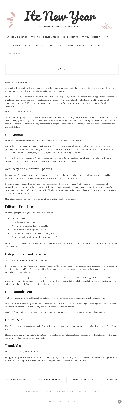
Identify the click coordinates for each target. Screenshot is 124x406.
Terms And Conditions (64, 392)
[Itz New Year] (62, 19)
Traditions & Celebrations (45, 37)
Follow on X (112, 380)
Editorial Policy (31, 392)
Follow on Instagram (49, 380)
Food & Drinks (14, 45)
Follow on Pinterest (83, 380)
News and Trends (85, 45)
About (101, 45)
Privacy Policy (15, 53)
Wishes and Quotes (17, 37)
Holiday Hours (70, 37)
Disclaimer (46, 392)
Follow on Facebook (16, 380)
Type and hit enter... (100, 4)
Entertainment (100, 37)
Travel (85, 37)
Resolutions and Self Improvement (54, 45)
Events (29, 45)
